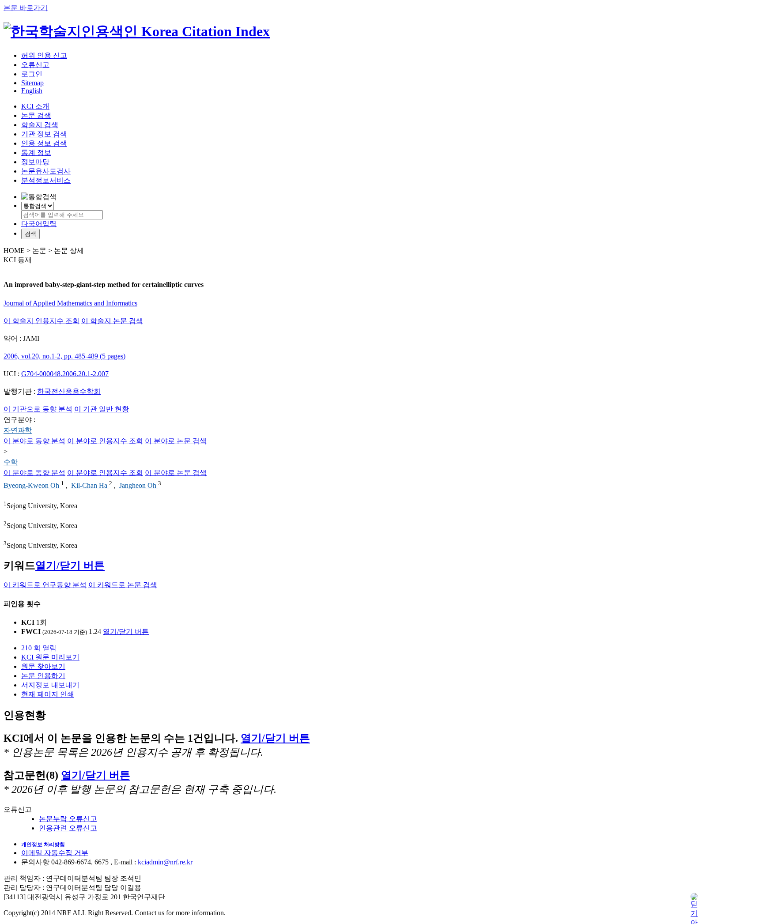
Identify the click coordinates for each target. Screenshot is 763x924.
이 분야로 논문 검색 (176, 441)
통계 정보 (36, 152)
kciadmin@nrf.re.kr (165, 862)
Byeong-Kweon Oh (32, 486)
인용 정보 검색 (44, 143)
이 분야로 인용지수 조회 (105, 441)
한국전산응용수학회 (69, 391)
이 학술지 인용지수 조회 (41, 320)
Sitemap (32, 83)
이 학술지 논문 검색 (112, 320)
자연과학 (18, 430)
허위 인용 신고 (44, 55)
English (31, 90)
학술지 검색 (39, 124)
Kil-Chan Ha (90, 486)
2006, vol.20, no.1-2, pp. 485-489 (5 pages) (64, 356)
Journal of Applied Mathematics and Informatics (70, 303)
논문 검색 (36, 115)
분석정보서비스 (46, 180)
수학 (11, 462)
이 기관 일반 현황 (101, 409)
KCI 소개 (35, 106)
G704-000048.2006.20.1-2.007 (65, 373)
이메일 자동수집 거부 (54, 852)
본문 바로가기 (26, 7)
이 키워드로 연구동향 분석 (45, 584)
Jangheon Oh (138, 486)
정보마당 (35, 162)
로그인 (31, 74)
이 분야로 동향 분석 (34, 441)
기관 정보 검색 (44, 134)
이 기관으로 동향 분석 (38, 409)
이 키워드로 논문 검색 (122, 584)
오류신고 (35, 64)
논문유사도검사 (46, 171)
